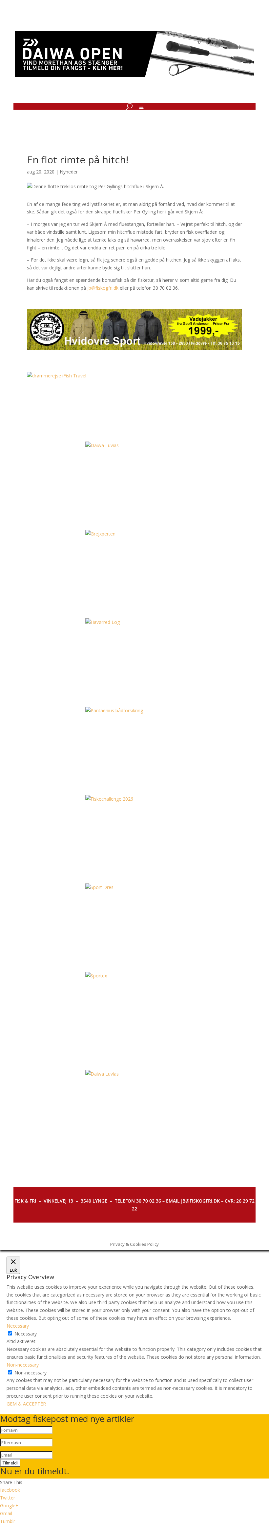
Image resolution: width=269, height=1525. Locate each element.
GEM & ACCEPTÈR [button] (26, 1404)
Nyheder (69, 172)
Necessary (25, 1334)
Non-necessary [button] (23, 1365)
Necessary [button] (18, 1326)
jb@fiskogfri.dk (102, 288)
